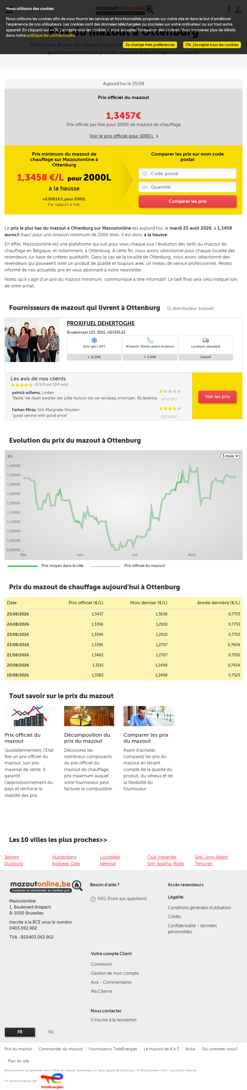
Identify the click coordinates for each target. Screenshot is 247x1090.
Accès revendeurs (185, 884)
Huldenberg (64, 857)
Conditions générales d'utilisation (199, 907)
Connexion (101, 964)
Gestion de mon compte (115, 973)
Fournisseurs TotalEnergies (113, 1049)
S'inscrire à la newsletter (114, 1020)
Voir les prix (217, 396)
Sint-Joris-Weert (211, 857)
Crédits (174, 916)
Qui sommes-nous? (220, 1049)
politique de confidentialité (51, 35)
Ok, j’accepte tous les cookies (212, 44)
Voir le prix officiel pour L (121, 136)
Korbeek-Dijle (66, 863)
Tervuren (204, 863)
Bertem (12, 857)
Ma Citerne (101, 991)
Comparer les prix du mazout (146, 738)
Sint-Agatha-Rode (165, 863)
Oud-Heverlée (161, 857)
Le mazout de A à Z (161, 1049)
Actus (190, 1049)
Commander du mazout (61, 1049)
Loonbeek (110, 857)
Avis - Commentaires (111, 982)
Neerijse (108, 863)
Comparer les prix (187, 201)
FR (19, 1032)
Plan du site (18, 1061)
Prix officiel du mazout (23, 738)
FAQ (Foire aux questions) (122, 898)
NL (51, 1032)
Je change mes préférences (150, 44)
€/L (41, 177)
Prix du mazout (18, 1049)
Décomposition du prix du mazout (87, 738)
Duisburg (14, 863)
